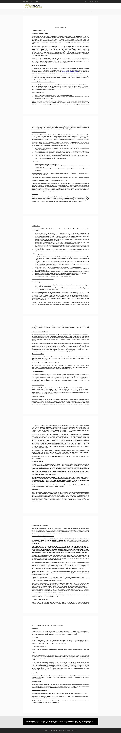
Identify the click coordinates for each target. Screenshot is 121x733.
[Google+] (89, 1)
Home (92, 11)
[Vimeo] (92, 1)
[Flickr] (95, 1)
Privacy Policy (74, 730)
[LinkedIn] (97, 1)
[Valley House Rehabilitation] (33, 6)
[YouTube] (94, 1)
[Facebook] (87, 1)
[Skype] (85, 1)
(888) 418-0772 (35, 1)
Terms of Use (68, 730)
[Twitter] (90, 1)
